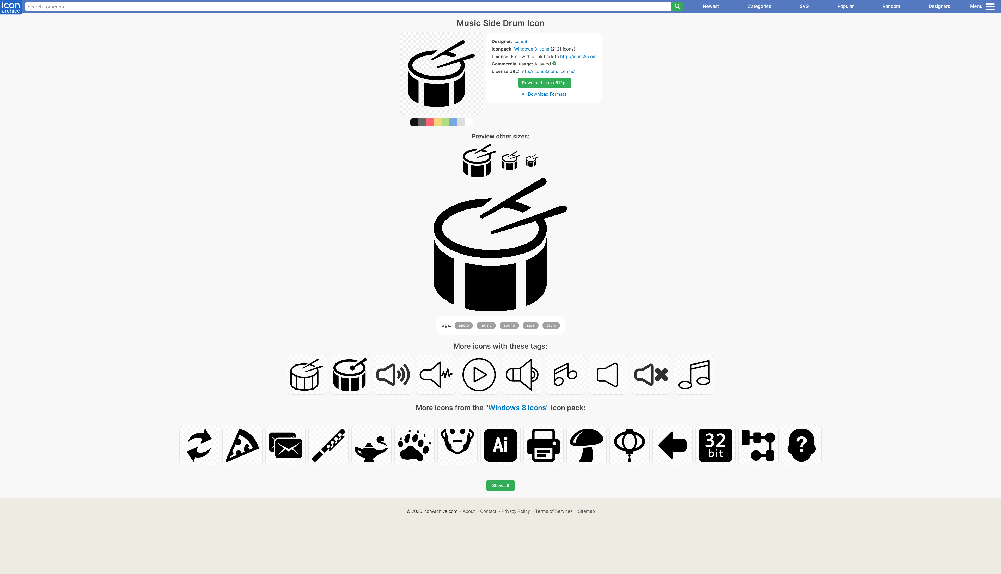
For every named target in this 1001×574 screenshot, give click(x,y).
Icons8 (520, 41)
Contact (488, 511)
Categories (759, 6)
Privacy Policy (516, 511)
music (486, 325)
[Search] (677, 6)
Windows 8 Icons (531, 49)
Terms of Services (554, 511)
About (469, 511)
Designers (939, 6)
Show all (500, 485)
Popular (846, 6)
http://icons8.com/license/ (548, 71)
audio (464, 325)
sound (509, 325)
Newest (711, 6)
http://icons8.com (578, 56)
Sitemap (586, 511)
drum (551, 325)
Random (891, 6)
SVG (804, 6)
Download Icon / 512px (545, 82)
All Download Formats (544, 94)
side (531, 325)
